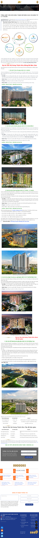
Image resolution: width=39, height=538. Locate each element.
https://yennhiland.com (10, 519)
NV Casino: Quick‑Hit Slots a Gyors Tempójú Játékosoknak (32, 476)
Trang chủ (3, 6)
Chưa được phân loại (10, 6)
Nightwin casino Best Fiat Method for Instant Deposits (19, 476)
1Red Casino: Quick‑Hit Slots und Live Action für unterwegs (32, 483)
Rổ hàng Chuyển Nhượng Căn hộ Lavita (20, 221)
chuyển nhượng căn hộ (17, 210)
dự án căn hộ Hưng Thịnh (21, 19)
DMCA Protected (3, 521)
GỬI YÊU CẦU (29, 457)
